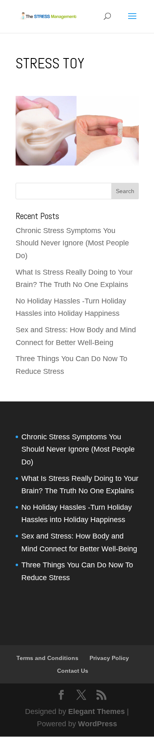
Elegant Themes (96, 711)
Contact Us (72, 670)
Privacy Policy (109, 658)
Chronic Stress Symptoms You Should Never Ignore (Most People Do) (72, 243)
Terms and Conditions (47, 658)
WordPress (97, 724)
